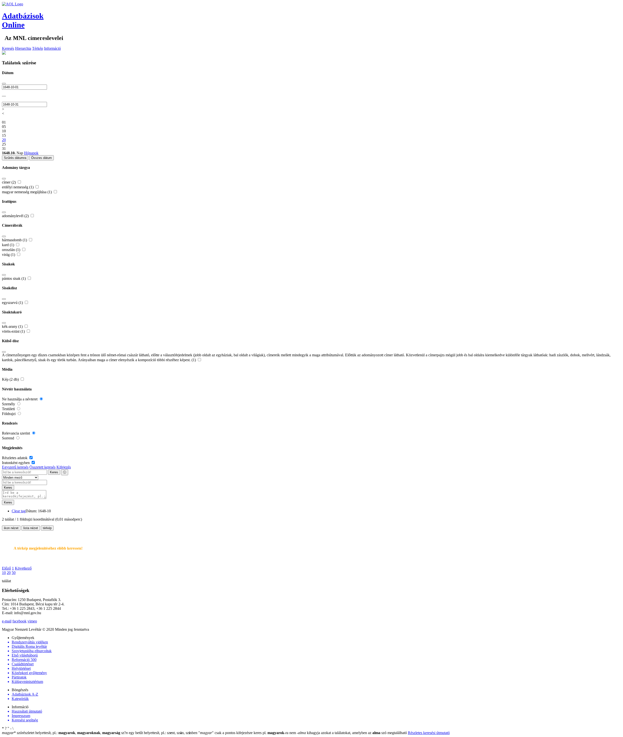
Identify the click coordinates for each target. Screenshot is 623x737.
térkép (47, 528)
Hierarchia (23, 48)
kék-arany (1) (13, 326)
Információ (52, 48)
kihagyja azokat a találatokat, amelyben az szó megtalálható (352, 733)
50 (14, 573)
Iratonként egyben (16, 463)
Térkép (37, 48)
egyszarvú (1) (13, 303)
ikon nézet (11, 528)
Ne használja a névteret (20, 399)
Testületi (9, 409)
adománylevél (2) (16, 216)
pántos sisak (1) (14, 278)
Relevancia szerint (16, 433)
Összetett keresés (42, 467)
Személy (9, 404)
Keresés (8, 48)
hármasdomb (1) (15, 240)
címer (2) (9, 182)
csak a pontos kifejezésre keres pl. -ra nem (247, 733)
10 (4, 573)
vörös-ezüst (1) (14, 331)
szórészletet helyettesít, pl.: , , (61, 733)
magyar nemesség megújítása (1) (27, 192)
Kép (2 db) (11, 379)
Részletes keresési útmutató (429, 733)
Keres (54, 472)
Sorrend (8, 438)
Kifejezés (63, 467)
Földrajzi (9, 414)
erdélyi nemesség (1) (18, 187)
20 (9, 573)
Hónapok (31, 153)
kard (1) (8, 245)
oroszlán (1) (11, 250)
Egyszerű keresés (15, 467)
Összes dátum (41, 158)
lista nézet (30, 528)
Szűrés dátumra (15, 158)
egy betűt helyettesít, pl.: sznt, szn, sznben (159, 733)
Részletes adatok (15, 458)
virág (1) (9, 254)
